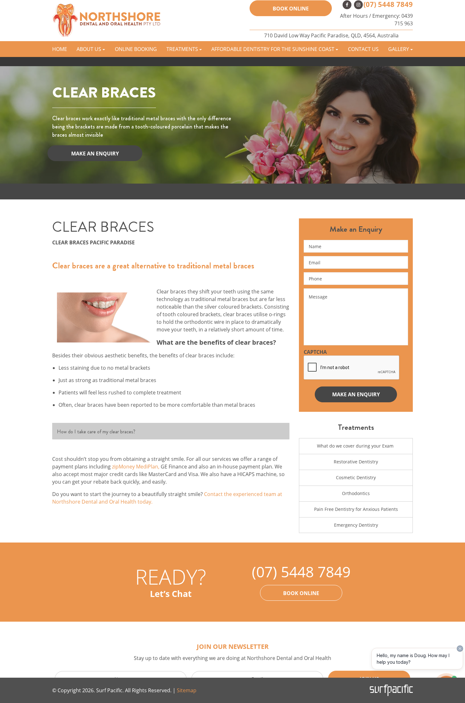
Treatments (182, 49)
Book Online (301, 593)
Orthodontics (356, 493)
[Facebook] (347, 4)
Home (59, 49)
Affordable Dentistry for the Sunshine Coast (273, 49)
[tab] (170, 431)
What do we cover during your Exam (356, 446)
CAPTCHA (315, 352)
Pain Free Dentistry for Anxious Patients (356, 509)
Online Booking (136, 49)
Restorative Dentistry (356, 462)
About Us (89, 49)
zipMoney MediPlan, (135, 466)
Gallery (399, 49)
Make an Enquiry (95, 153)
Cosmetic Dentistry (356, 477)
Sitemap (186, 690)
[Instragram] (358, 4)
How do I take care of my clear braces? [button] (96, 431)
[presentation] (352, 367)
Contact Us (363, 49)
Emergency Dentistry (356, 525)
